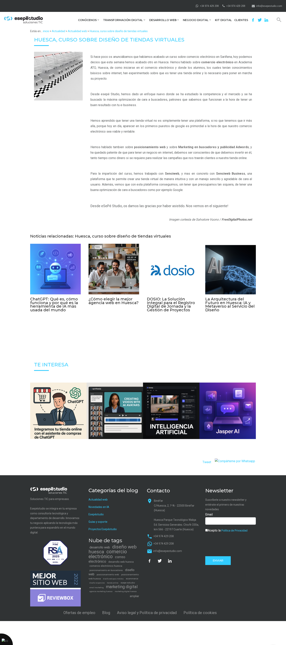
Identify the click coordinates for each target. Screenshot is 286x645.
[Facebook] (253, 20)
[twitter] (259, 20)
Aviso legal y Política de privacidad (147, 612)
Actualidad (58, 31)
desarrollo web (99, 547)
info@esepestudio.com (269, 5)
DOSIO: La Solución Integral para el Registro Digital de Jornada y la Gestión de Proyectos (171, 304)
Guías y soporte (98, 521)
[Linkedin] (266, 20)
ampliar (134, 596)
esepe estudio (128, 582)
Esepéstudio (96, 514)
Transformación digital (123, 20)
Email (209, 514)
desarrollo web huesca (121, 561)
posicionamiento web (150, 147)
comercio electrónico (217, 62)
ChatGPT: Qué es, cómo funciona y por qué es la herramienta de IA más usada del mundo (54, 304)
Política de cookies (200, 612)
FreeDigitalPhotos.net (237, 219)
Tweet (207, 462)
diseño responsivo (97, 583)
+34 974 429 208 (209, 5)
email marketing (96, 587)
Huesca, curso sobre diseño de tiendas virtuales (119, 31)
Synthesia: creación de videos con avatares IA (115, 419)
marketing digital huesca (126, 591)
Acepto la (227, 530)
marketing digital (122, 586)
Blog (106, 612)
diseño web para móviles (113, 579)
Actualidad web (77, 31)
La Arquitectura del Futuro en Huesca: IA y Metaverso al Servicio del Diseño (230, 304)
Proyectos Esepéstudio (103, 529)
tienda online (112, 583)
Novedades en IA (99, 507)
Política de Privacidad (234, 530)
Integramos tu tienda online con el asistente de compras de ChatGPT (58, 419)
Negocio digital (196, 20)
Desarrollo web (162, 20)
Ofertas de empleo (79, 612)
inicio (46, 31)
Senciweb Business (230, 173)
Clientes (241, 20)
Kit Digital (223, 20)
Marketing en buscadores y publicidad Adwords (213, 147)
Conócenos (87, 20)
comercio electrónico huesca (105, 565)
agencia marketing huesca (100, 591)
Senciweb (172, 173)
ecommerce (132, 578)
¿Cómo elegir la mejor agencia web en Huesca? (114, 301)
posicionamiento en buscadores (106, 570)
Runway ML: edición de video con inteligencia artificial (171, 419)
